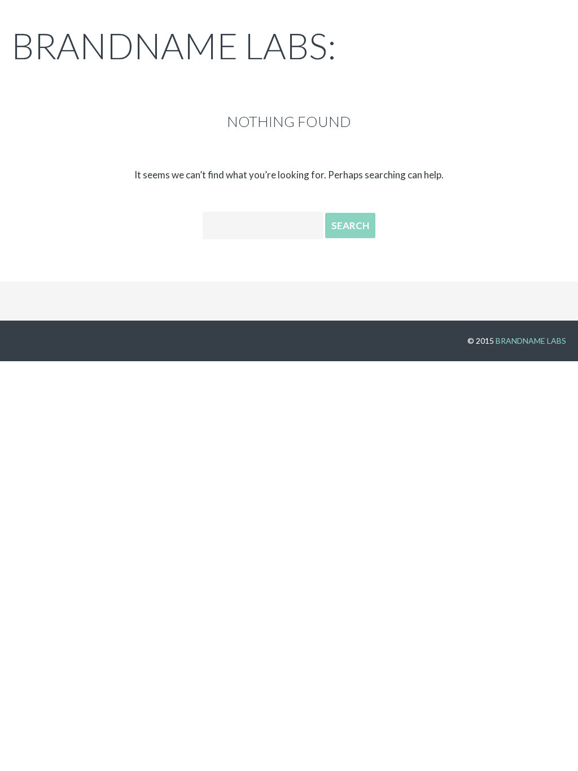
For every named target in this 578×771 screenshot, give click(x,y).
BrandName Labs (531, 340)
